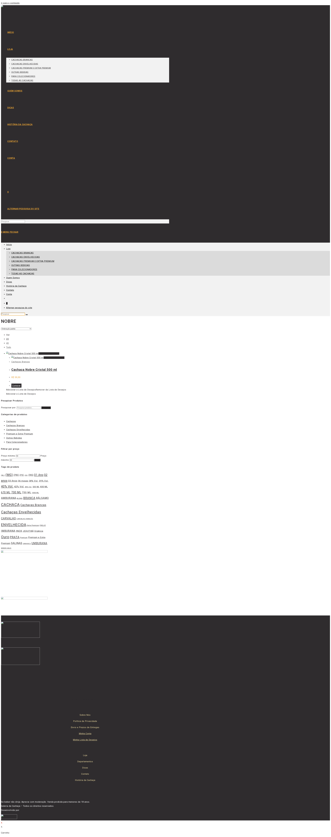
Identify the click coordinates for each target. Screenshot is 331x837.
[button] (36, 389)
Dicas (9, 282)
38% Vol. (33, 481)
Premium (24, 538)
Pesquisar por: (8, 407)
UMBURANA (39, 543)
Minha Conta (85, 733)
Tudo (8, 347)
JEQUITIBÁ (28, 531)
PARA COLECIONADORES (24, 269)
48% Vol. (28, 487)
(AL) (3, 475)
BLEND (20, 498)
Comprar (16, 385)
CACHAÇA (10, 504)
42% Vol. (19, 486)
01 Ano (38, 474)
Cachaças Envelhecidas (18, 429)
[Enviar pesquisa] (27, 314)
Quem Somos (13, 277)
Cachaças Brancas (20, 362)
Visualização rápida (49, 353)
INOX (19, 530)
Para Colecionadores (17, 442)
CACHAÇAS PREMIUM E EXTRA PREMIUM (32, 261)
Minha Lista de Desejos (85, 740)
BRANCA (29, 498)
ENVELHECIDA (13, 525)
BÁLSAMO (42, 498)
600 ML (44, 486)
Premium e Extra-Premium (19, 434)
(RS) (30, 475)
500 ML (36, 487)
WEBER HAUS (6, 548)
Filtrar (37, 460)
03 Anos (12, 481)
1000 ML (35, 493)
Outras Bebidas (14, 438)
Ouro (5, 537)
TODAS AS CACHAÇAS (22, 273)
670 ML (6, 492)
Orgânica (38, 531)
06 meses (23, 481)
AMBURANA (8, 498)
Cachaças (11, 421)
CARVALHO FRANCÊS (25, 519)
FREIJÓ (43, 525)
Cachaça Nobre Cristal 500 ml (34, 369)
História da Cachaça (16, 286)
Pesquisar (46, 408)
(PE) (22, 475)
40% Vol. (7, 486)
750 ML (26, 492)
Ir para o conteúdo (10, 3)
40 (7, 343)
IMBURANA (8, 530)
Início (9, 244)
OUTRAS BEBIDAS (20, 265)
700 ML (16, 492)
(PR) (26, 475)
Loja (8, 249)
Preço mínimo (8, 456)
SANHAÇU (27, 543)
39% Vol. (43, 481)
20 (7, 339)
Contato (10, 290)
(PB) (16, 474)
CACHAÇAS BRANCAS (22, 253)
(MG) (9, 475)
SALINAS (16, 543)
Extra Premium (33, 525)
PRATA (15, 537)
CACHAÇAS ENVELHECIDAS (25, 257)
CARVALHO (8, 518)
